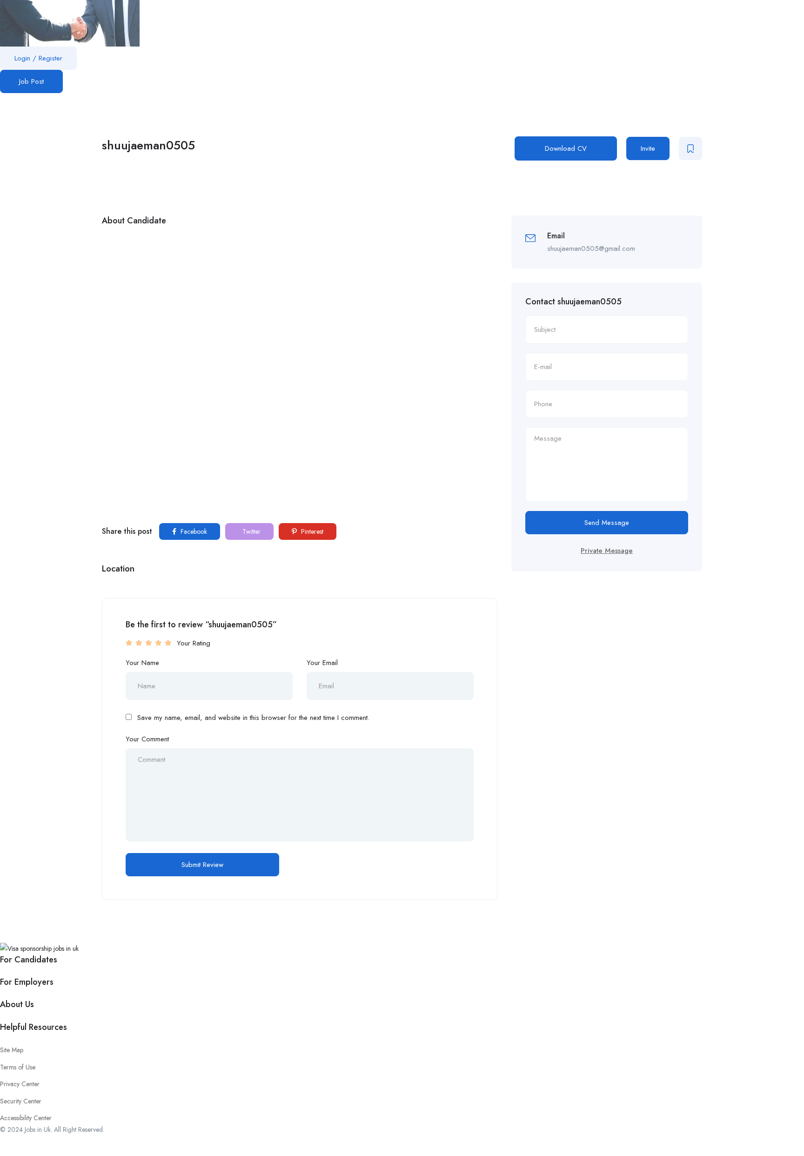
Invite (648, 148)
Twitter (251, 531)
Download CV (566, 148)
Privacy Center (20, 1084)
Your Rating (193, 643)
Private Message (607, 550)
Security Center (20, 1101)
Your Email (322, 663)
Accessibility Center (26, 1117)
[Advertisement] (299, 300)
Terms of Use (17, 1067)
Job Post (31, 81)
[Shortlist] (690, 148)
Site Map (11, 1050)
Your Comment (147, 739)
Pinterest (311, 531)
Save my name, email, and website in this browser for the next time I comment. (253, 717)
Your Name (142, 663)
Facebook (193, 531)
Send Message (606, 523)
